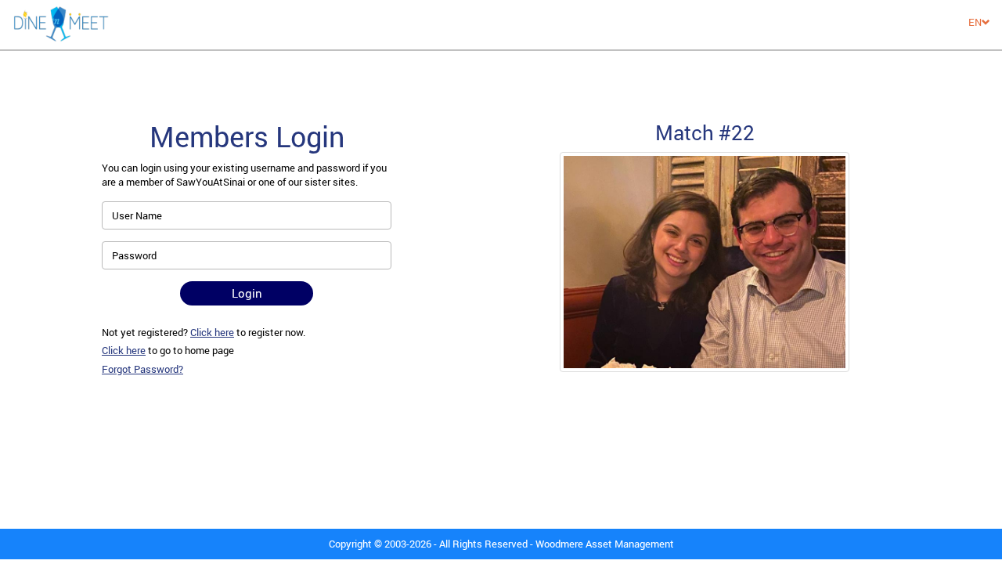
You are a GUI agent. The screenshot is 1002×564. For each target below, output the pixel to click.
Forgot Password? (142, 369)
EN (975, 22)
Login (247, 293)
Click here (212, 332)
